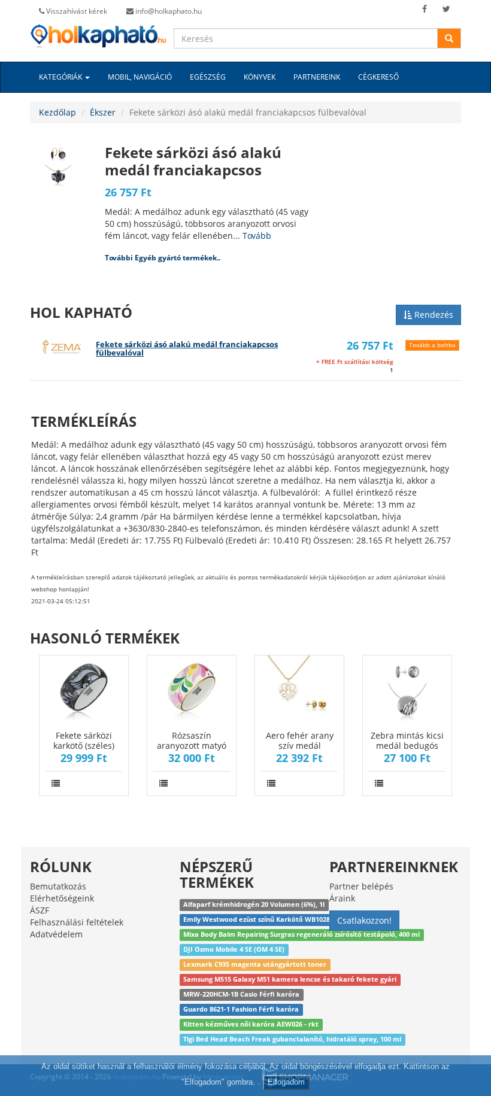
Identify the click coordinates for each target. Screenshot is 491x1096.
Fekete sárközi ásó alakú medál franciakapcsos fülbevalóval (187, 349)
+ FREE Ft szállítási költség (354, 361)
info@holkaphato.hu (168, 11)
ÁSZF (39, 910)
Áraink (342, 898)
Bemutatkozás (58, 886)
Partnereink (316, 77)
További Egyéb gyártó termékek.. (162, 258)
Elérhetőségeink (62, 898)
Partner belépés (361, 886)
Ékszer (103, 112)
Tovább (257, 235)
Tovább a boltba (432, 345)
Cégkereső (378, 77)
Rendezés (432, 314)
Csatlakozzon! (364, 920)
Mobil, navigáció (140, 77)
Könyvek (259, 77)
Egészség (208, 77)
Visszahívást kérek (75, 11)
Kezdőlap (57, 112)
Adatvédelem (56, 934)
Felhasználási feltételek (76, 922)
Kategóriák (61, 77)
